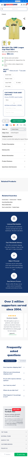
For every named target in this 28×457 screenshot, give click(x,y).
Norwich (4, 14)
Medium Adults (8, 78)
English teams (5, 199)
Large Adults (8, 82)
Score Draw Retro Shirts (7, 202)
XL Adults (18, 82)
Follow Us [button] (4, 448)
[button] (23, 28)
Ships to (4, 129)
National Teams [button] (6, 436)
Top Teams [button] (4, 432)
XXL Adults (7, 86)
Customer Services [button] (6, 444)
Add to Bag (21, 454)
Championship (13, 199)
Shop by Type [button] (5, 440)
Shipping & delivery (10, 361)
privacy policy (20, 422)
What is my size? (14, 70)
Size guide (23, 70)
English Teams (16, 207)
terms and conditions (11, 423)
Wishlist (7, 454)
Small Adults (8, 75)
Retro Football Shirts (6, 204)
